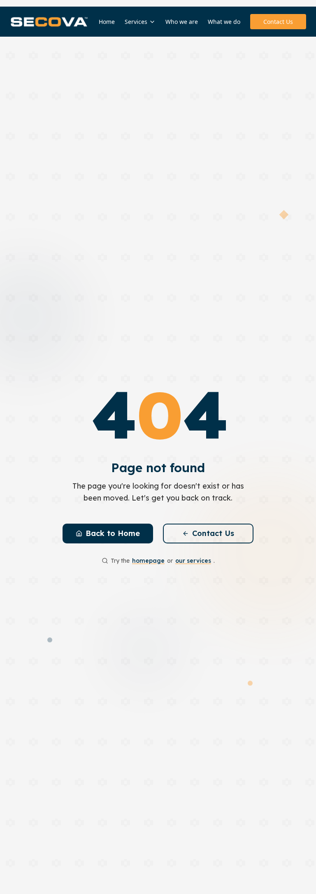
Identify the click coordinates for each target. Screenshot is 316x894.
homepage (148, 560)
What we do (224, 22)
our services (193, 560)
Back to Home (113, 533)
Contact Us (278, 22)
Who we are (181, 22)
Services (136, 22)
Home (107, 22)
